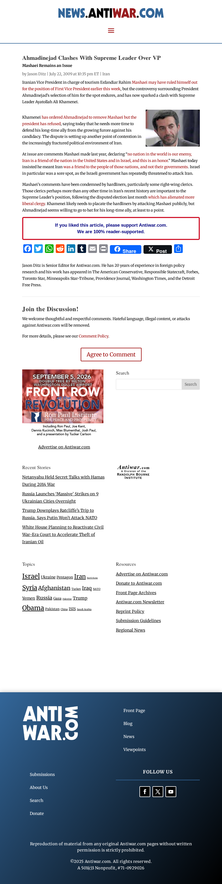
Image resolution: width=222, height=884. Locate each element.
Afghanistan (54, 587)
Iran (106, 74)
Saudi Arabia (84, 609)
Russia (44, 598)
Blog (127, 723)
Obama (33, 608)
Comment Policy (93, 336)
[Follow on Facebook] (144, 791)
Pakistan (52, 609)
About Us (39, 787)
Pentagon (65, 577)
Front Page (134, 710)
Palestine (67, 598)
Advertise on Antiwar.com (64, 447)
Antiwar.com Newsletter (140, 601)
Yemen (28, 598)
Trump (80, 598)
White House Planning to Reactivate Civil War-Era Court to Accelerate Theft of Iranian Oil (63, 534)
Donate (37, 813)
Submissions (42, 774)
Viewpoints (134, 749)
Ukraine (48, 577)
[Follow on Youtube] (170, 791)
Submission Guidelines (138, 620)
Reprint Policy (130, 611)
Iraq (87, 588)
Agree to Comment (111, 354)
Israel (31, 576)
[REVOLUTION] (62, 435)
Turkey (76, 589)
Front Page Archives (136, 592)
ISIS (72, 609)
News (128, 736)
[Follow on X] (157, 791)
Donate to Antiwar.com (139, 583)
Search (36, 800)
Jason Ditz (36, 74)
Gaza (57, 598)
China (64, 609)
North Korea (92, 578)
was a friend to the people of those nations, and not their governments (125, 166)
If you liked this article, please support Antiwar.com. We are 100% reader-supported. (111, 228)
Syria (29, 588)
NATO (96, 589)
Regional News (130, 630)
